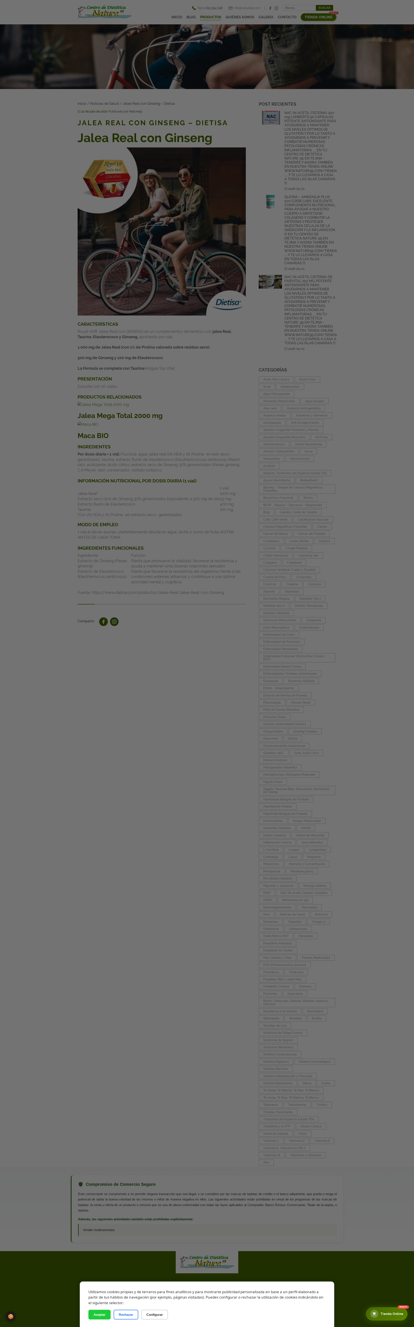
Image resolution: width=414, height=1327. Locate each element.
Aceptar (99, 1314)
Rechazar (126, 1314)
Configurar (154, 1314)
